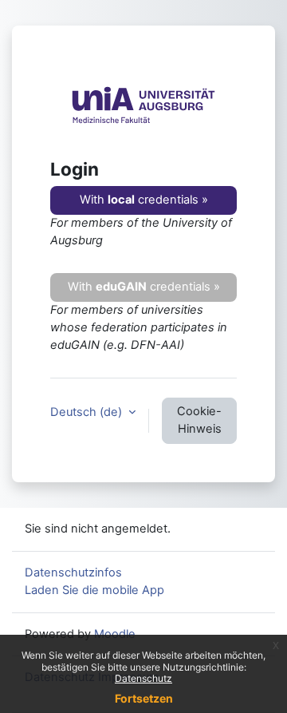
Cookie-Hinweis (199, 420)
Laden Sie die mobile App (94, 590)
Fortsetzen (144, 698)
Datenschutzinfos (73, 572)
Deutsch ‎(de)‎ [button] (87, 412)
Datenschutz (143, 678)
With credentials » (144, 199)
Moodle (115, 634)
